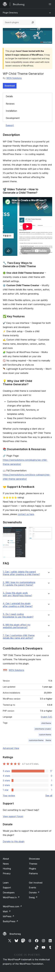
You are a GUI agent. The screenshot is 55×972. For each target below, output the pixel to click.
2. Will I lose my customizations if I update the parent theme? (19, 583)
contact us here (26, 514)
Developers (9, 892)
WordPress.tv (11, 897)
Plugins (32, 868)
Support (10, 125)
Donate (34, 892)
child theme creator (43, 729)
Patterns (33, 873)
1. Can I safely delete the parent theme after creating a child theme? (21, 573)
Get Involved (35, 882)
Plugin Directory (10, 12)
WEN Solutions (14, 78)
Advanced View (11, 748)
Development (13, 118)
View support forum (13, 816)
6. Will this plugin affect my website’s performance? (16, 626)
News (6, 863)
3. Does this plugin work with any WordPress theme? (17, 594)
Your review (9, 795)
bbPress (8, 916)
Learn (6, 882)
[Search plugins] (33, 22)
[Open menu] (50, 4)
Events (32, 887)
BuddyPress (10, 921)
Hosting (7, 868)
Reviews (10, 103)
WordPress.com (12, 906)
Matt (7, 911)
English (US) (46, 717)
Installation (11, 110)
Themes (33, 863)
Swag (33, 897)
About (6, 858)
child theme (46, 723)
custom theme (45, 735)
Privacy (7, 873)
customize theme (36, 740)
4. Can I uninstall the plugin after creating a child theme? (18, 604)
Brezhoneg (15, 933)
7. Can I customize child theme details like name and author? (19, 636)
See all (48, 795)
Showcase (34, 858)
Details (9, 96)
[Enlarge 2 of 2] (48, 530)
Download (10, 85)
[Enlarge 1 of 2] (22, 530)
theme (48, 740)
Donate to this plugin (13, 841)
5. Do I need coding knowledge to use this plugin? (18, 615)
